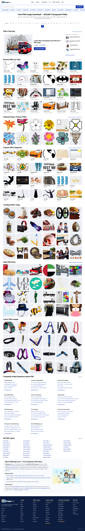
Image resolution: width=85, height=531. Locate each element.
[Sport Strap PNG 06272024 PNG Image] (62, 354)
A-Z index (21, 481)
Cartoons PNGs (27, 449)
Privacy (2, 517)
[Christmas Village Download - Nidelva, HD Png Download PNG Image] (22, 270)
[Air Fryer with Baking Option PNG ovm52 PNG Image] (36, 367)
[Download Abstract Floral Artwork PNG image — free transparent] (9, 138)
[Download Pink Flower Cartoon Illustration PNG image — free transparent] (49, 138)
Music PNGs (46, 441)
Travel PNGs (42, 45)
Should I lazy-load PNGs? (9, 413)
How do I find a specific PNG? (10, 386)
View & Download (40, 48)
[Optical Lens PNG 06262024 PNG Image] (62, 213)
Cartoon (16, 475)
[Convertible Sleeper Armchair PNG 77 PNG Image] (75, 253)
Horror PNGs (47, 443)
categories (7, 465)
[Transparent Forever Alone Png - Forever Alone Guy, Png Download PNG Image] (9, 297)
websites (27, 488)
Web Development (8, 409)
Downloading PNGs (9, 395)
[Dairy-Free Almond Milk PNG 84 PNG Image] (49, 239)
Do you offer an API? (62, 416)
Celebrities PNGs (67, 445)
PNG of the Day (56, 2)
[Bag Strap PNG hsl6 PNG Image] (75, 354)
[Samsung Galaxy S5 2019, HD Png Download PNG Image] (62, 297)
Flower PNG (18, 477)
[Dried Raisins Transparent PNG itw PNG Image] (36, 213)
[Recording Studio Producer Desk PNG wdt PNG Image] (62, 239)
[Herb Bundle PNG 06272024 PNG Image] (22, 239)
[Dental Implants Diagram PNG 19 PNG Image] (49, 226)
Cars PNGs (6, 457)
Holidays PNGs (27, 447)
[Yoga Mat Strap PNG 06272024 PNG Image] (9, 327)
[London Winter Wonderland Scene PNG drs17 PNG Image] (18, 45)
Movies (24, 475)
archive (23, 469)
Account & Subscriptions (64, 409)
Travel (21, 519)
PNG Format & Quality (63, 380)
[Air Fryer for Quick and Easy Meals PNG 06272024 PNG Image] (75, 367)
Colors (21, 512)
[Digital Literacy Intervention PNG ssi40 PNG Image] (62, 226)
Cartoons (35, 506)
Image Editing (61, 395)
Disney (47, 504)
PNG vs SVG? (60, 386)
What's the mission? (35, 427)
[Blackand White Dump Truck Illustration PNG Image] (49, 297)
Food (21, 510)
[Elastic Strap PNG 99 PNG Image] (22, 354)
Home (32, 2)
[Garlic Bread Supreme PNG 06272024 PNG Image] (9, 253)
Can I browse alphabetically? (37, 402)
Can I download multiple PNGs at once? (12, 400)
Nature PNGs (7, 443)
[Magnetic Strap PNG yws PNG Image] (9, 354)
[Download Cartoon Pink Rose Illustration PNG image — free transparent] (22, 125)
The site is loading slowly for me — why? (12, 429)
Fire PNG (29, 477)
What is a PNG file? (8, 387)
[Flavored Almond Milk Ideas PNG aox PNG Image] (22, 213)
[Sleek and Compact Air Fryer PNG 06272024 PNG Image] (62, 367)
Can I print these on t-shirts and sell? (38, 387)
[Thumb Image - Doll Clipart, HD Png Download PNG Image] (75, 310)
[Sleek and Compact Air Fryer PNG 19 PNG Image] (49, 367)
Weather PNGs (67, 451)
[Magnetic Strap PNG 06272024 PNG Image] (75, 341)
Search (74, 512)
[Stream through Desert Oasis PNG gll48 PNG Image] (49, 253)
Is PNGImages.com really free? (10, 384)
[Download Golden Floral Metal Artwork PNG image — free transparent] (75, 138)
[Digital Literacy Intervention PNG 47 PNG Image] (62, 253)
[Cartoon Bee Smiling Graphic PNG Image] (36, 310)
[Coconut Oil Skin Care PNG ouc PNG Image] (75, 226)
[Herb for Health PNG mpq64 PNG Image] (75, 283)
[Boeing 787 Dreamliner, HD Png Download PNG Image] (9, 283)
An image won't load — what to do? (11, 426)
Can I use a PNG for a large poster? (38, 416)
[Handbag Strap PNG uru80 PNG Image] (36, 341)
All (42, 26)
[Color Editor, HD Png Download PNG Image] (75, 270)
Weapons (47, 510)
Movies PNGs (27, 445)
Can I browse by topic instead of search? (39, 400)
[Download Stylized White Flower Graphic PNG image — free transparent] (22, 138)
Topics (37, 2)
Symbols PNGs (7, 453)
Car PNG (33, 477)
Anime (7, 475)
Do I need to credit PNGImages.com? (38, 384)
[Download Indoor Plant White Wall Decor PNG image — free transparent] (62, 125)
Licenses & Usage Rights (37, 380)
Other (21, 502)
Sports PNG (44, 477)
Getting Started (8, 380)
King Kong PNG (5, 9)
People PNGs (27, 457)
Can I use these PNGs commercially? (38, 382)
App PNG (54, 9)
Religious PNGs (67, 449)
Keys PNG (12, 9)
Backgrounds (35, 517)
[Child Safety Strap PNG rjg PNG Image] (49, 341)
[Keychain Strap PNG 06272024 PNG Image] (75, 327)
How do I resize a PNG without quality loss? (67, 400)
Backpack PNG (68, 9)
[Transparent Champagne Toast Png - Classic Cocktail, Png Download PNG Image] (36, 283)
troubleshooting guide (17, 489)
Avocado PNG (60, 9)
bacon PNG (75, 9)
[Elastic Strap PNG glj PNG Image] (36, 354)
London (36, 45)
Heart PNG (24, 477)
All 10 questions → (8, 390)
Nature (31, 475)
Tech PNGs (66, 447)
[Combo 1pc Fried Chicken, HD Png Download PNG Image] (9, 270)
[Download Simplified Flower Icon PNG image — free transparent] (75, 125)
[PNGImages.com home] (6, 2)
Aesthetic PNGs (47, 447)
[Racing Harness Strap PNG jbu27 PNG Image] (49, 327)
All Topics (75, 506)
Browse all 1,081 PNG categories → (75, 147)
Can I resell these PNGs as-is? (37, 386)
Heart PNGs (60, 515)
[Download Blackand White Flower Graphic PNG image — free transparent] (36, 125)
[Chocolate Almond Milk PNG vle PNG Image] (9, 239)
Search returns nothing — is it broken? (12, 431)
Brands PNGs (27, 455)
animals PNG (47, 9)
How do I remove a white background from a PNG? (68, 398)
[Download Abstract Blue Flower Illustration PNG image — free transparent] (62, 138)
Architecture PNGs (48, 449)
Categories (44, 2)
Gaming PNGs (27, 441)
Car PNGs (60, 512)
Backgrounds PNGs (48, 445)
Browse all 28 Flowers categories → (75, 117)
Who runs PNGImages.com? (37, 426)
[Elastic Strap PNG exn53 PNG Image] (49, 354)
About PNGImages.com (36, 423)
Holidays (34, 504)
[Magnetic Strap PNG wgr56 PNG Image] (62, 341)
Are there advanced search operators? (39, 398)
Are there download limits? (63, 415)
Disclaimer (3, 521)
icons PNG (19, 9)
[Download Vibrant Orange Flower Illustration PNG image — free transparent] (9, 125)
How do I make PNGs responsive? (11, 416)
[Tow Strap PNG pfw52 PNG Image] (22, 327)
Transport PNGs (47, 455)
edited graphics (43, 488)
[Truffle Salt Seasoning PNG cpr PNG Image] (9, 226)
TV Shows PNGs (67, 443)
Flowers (34, 508)
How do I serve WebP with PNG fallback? (12, 415)
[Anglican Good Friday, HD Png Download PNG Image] (75, 297)
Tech (47, 515)
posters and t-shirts (33, 488)
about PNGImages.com (17, 486)
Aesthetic (35, 521)
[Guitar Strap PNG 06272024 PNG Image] (9, 367)
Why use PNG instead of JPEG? (64, 382)
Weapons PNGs (47, 457)
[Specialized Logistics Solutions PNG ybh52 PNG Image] (49, 283)
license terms (29, 486)
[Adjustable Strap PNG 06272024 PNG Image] (22, 367)
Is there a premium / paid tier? (64, 413)
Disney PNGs (47, 451)
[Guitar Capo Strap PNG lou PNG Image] (62, 327)
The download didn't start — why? (11, 402)
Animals (12, 475)
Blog (2, 512)
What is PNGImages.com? (9, 382)
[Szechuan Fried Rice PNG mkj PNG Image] (75, 213)
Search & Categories (36, 395)
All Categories (75, 508)
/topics (42, 475)
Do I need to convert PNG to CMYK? (38, 413)
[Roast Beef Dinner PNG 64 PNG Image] (49, 213)
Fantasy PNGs (67, 441)
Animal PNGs (60, 510)
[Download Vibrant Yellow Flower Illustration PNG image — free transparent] (49, 125)
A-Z (50, 2)
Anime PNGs (6, 447)
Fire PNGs (60, 517)
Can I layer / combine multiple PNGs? (65, 402)
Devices (34, 510)
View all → (80, 438)
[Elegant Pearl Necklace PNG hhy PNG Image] (75, 239)
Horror (34, 519)
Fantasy (47, 512)
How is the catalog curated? (37, 429)
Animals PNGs (7, 445)
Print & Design (34, 409)
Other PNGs (6, 441)
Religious (47, 519)
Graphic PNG (25, 9)
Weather (47, 521)
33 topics (14, 465)
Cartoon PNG (38, 477)
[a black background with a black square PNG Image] (22, 283)
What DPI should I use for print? (37, 411)
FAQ (62, 2)
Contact (3, 510)
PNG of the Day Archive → (77, 31)
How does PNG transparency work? (65, 387)
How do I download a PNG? (9, 397)
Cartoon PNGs (61, 506)
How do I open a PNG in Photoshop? (65, 397)
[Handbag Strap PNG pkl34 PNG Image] (22, 341)
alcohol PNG (32, 9)
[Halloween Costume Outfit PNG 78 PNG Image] (36, 297)
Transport (48, 508)
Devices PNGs (27, 453)
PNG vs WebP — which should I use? (65, 384)
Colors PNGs (6, 451)
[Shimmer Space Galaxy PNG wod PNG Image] (36, 226)
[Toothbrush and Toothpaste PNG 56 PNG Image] (36, 239)
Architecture (48, 502)
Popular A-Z (75, 510)
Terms (2, 519)
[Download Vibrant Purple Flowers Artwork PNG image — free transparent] (36, 138)
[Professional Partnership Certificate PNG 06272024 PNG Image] (36, 253)
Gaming (20, 475)
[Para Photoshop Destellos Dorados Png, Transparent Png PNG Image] (62, 283)
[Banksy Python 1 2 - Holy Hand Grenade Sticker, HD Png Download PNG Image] (22, 297)
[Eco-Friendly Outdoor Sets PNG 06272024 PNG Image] (22, 253)
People (34, 515)
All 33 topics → (79, 59)
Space (47, 506)
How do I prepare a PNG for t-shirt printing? (40, 415)
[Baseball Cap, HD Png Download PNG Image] (22, 310)
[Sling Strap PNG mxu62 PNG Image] (9, 341)
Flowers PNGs (27, 451)
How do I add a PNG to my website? (11, 411)
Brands (34, 512)
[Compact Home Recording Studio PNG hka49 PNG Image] (22, 226)
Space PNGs (47, 453)
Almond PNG (40, 9)
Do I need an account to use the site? (65, 411)
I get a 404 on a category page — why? (12, 427)
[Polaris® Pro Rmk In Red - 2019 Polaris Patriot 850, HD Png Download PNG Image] (36, 270)
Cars (21, 517)
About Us (3, 508)
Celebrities (48, 517)
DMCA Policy (3, 515)
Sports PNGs (6, 455)
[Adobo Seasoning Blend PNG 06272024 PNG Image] (9, 213)
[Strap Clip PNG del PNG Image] (36, 327)
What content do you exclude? (37, 431)
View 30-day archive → (70, 55)
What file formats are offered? (10, 398)
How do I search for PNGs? (36, 397)
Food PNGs (6, 449)
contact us (26, 489)
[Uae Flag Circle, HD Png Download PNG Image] (49, 270)
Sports (27, 475)
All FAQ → (80, 376)
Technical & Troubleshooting (11, 423)
